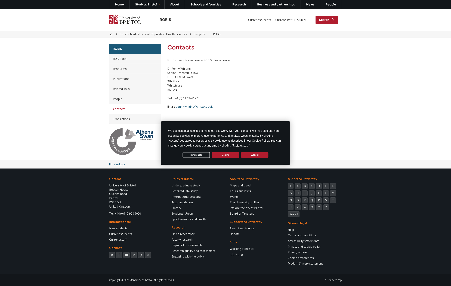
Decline (225, 155)
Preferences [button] (240, 145)
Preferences (196, 155)
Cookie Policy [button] (260, 140)
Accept (254, 155)
